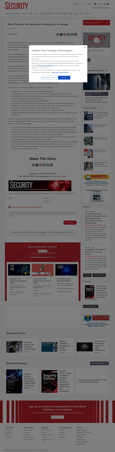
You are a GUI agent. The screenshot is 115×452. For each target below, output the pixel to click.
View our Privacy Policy (60, 72)
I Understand (64, 77)
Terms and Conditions (45, 66)
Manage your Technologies (49, 77)
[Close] (85, 47)
